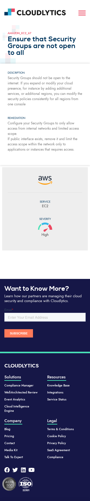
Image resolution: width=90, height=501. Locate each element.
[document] (45, 250)
